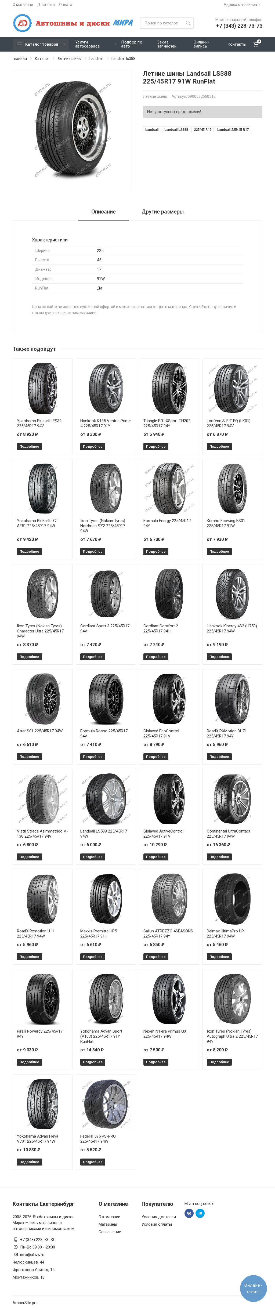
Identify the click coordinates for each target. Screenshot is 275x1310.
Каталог (42, 58)
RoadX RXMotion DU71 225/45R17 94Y (227, 734)
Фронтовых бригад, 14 (34, 1269)
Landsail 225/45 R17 (233, 130)
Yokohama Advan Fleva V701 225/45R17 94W (37, 1139)
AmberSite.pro (25, 1303)
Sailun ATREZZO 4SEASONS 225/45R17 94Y (168, 934)
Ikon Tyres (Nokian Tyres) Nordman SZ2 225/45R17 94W (102, 525)
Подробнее (29, 446)
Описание (103, 211)
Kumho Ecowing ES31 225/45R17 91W (226, 523)
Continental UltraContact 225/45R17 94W (228, 834)
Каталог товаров (41, 44)
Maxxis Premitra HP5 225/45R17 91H (98, 934)
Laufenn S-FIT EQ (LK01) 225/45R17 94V (229, 423)
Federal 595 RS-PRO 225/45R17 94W (98, 1139)
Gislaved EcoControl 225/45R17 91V (161, 734)
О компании (109, 1216)
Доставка (46, 4)
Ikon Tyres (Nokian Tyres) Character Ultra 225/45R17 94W (40, 631)
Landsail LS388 (176, 130)
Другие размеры (163, 211)
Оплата (65, 4)
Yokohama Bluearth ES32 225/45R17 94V (39, 423)
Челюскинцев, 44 (28, 1262)
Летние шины (69, 58)
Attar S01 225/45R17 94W (40, 731)
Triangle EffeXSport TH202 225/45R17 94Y (166, 423)
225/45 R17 (202, 130)
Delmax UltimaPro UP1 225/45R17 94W (226, 934)
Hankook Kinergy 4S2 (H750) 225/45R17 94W (232, 629)
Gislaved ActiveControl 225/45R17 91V (163, 834)
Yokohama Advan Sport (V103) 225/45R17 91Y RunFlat (101, 1036)
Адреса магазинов (240, 4)
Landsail (96, 58)
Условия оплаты (157, 1224)
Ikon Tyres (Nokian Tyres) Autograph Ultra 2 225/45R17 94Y (232, 1036)
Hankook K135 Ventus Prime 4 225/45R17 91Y (105, 423)
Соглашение (110, 1231)
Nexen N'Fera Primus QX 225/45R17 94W (164, 1034)
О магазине (23, 4)
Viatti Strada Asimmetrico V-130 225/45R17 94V (42, 834)
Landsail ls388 (123, 58)
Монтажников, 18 (29, 1277)
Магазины (108, 1224)
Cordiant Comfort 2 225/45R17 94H (160, 629)
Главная (20, 58)
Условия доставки (159, 1216)
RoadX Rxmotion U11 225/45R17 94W (35, 934)
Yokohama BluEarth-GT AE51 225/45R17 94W (37, 523)
